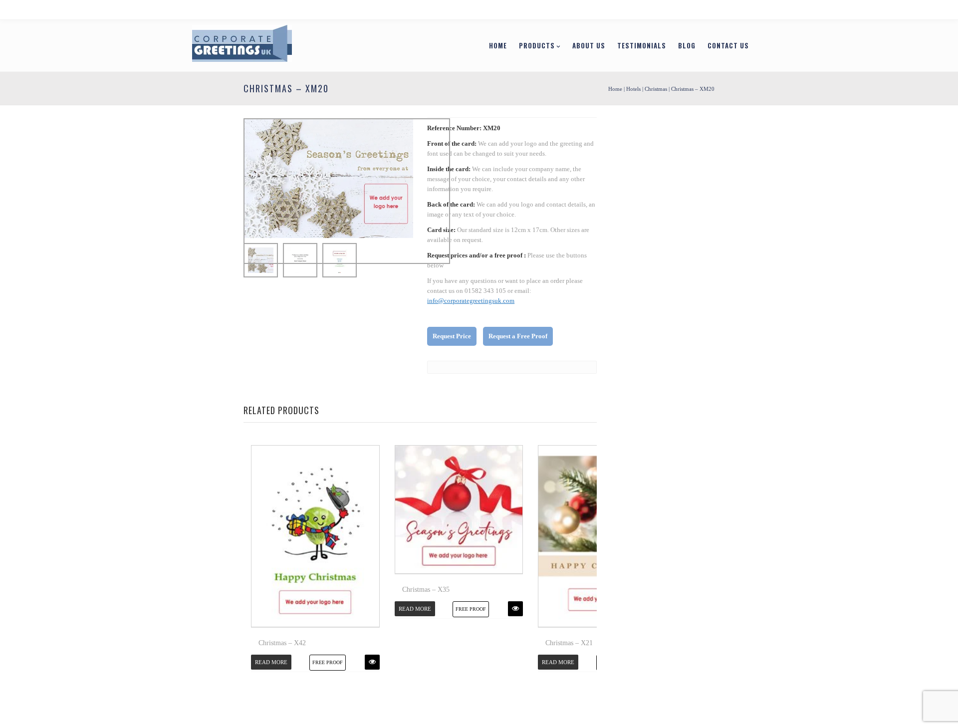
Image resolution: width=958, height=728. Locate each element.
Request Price (452, 336)
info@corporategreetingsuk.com (470, 300)
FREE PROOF (327, 662)
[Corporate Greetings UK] (293, 45)
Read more (271, 662)
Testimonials (590, 45)
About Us (537, 45)
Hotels (633, 89)
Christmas (656, 89)
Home (447, 45)
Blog (635, 45)
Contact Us (677, 45)
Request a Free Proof (517, 336)
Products (485, 45)
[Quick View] (372, 662)
